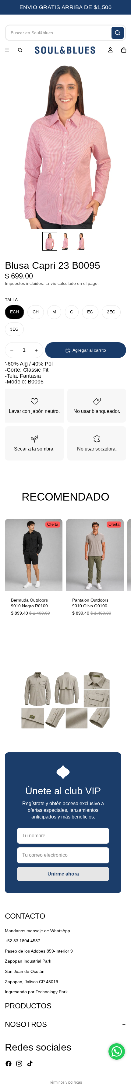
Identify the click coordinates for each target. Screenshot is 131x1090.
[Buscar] (118, 33)
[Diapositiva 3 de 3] (81, 241)
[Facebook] (8, 1063)
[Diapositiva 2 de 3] (65, 241)
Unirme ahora (63, 873)
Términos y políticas (65, 1082)
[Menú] (7, 50)
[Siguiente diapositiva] (119, 570)
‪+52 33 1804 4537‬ (22, 940)
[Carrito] (123, 50)
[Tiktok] (30, 1063)
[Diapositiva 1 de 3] (49, 241)
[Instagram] (19, 1063)
